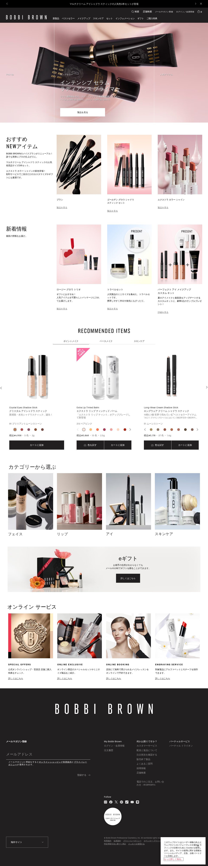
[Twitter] (116, 802)
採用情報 (141, 768)
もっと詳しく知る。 (173, 859)
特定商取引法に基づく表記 (115, 844)
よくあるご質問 (145, 763)
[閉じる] (198, 845)
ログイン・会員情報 (114, 745)
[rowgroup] (104, 73)
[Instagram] (105, 802)
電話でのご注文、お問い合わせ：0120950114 (150, 783)
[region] (183, 850)
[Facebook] (110, 802)
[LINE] (137, 802)
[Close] (201, 4)
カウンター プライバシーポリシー (158, 841)
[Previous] (7, 4)
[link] (199, 11)
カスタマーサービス (147, 745)
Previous (2, 388)
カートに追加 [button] (37, 445)
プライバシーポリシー (132, 841)
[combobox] (27, 842)
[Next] (195, 4)
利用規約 (107, 841)
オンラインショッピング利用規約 (55, 762)
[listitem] (36, 399)
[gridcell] (15, 429)
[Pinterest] (121, 802)
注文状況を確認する (147, 754)
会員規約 (117, 841)
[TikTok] (126, 802)
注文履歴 (108, 750)
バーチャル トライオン (181, 745)
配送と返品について (147, 750)
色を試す (92, 445)
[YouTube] (132, 802)
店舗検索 (147, 11)
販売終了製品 (143, 759)
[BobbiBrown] (26, 17)
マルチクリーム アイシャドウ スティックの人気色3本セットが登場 (104, 3)
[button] (125, 18)
